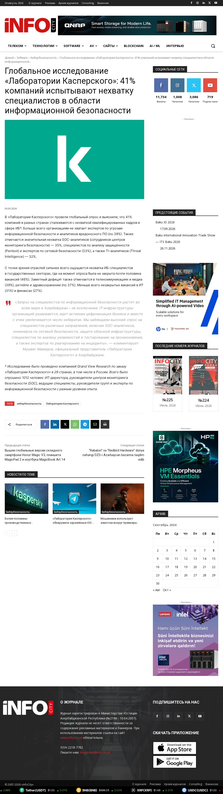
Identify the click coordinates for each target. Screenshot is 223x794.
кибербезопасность (29, 403)
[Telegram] (85, 424)
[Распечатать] (105, 424)
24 (167, 575)
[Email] (95, 424)
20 (195, 567)
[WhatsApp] (75, 424)
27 (195, 575)
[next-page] (14, 533)
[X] (209, 3)
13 (195, 559)
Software (22, 58)
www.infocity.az (71, 737)
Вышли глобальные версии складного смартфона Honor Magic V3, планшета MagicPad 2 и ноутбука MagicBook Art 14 (35, 454)
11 (176, 559)
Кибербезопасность (43, 58)
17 (167, 567)
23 (157, 575)
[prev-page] (7, 533)
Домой (9, 58)
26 (186, 575)
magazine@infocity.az (95, 752)
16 (157, 567)
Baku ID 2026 (165, 222)
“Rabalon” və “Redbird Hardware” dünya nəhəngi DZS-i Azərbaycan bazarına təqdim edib (113, 454)
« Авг (156, 590)
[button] (213, 46)
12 (186, 559)
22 (213, 567)
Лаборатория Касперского (62, 403)
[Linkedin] (203, 3)
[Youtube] (215, 3)
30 (157, 583)
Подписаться (211, 80)
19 (186, 567)
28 (204, 575)
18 (176, 567)
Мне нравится (161, 81)
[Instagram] (197, 3)
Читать (177, 80)
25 (176, 575)
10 (167, 559)
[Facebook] (191, 3)
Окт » (167, 590)
